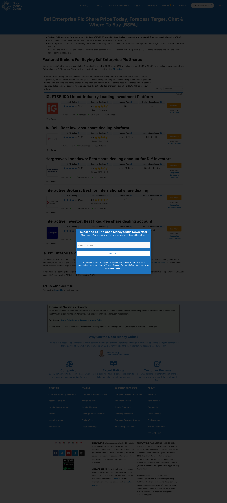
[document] (113, 251)
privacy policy (115, 268)
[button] (148, 232)
